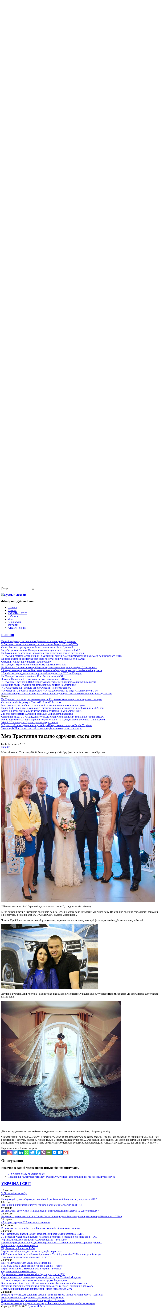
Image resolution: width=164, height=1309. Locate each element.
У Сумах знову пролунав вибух (26, 1173)
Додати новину (17, 627)
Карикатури (14, 622)
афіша (11, 619)
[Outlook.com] (60, 1152)
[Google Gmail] (66, 1152)
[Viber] (43, 1152)
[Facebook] (4, 1152)
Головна (12, 607)
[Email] (49, 1152)
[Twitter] (15, 1152)
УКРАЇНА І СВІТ (17, 613)
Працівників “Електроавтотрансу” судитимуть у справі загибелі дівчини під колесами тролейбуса (63, 1176)
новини (7, 634)
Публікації (13, 616)
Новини (12, 610)
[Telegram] (32, 1152)
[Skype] (38, 1152)
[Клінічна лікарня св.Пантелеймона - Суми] (82, 24)
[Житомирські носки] (82, 74)
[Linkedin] (21, 1152)
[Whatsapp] (26, 1152)
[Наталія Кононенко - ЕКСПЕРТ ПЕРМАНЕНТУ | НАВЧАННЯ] (82, 98)
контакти (13, 624)
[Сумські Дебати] (13, 594)
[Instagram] (9, 1152)
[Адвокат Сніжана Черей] (82, 49)
